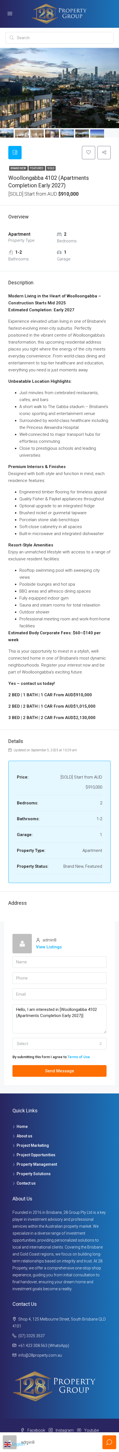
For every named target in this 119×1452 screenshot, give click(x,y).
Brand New (18, 168)
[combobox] (59, 1044)
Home (22, 1126)
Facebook (36, 1430)
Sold (50, 168)
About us (24, 1136)
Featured (37, 168)
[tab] (15, 152)
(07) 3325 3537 (31, 1336)
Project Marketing (33, 1145)
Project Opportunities (36, 1155)
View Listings (49, 946)
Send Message (59, 1070)
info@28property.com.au (40, 1355)
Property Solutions (34, 1174)
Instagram (64, 1430)
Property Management (37, 1164)
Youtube (91, 1430)
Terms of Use (79, 1057)
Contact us (26, 1183)
